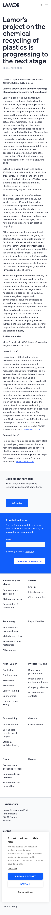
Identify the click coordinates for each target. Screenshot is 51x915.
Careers (32, 718)
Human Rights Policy (10, 703)
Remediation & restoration (10, 606)
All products (9, 649)
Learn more (12, 868)
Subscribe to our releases (11, 775)
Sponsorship (9, 695)
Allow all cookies (25, 876)
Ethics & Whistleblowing (11, 743)
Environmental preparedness (10, 629)
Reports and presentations (35, 672)
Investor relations (37, 663)
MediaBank (9, 680)
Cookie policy (10, 906)
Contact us (8, 670)
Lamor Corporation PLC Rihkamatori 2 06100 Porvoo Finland (15, 815)
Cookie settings (25, 892)
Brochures (8, 685)
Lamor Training (11, 690)
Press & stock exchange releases (38, 680)
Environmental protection (10, 592)
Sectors (32, 580)
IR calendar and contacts (36, 694)
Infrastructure (35, 592)
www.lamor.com (32, 429)
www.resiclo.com (25, 461)
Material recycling (12, 598)
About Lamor (10, 663)
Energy (32, 586)
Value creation (10, 724)
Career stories (35, 724)
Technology (9, 621)
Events (32, 759)
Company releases (38, 687)
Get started (17, 503)
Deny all (25, 884)
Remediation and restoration (12, 643)
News (6, 759)
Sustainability (10, 718)
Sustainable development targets (10, 733)
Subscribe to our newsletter (11, 784)
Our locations (10, 675)
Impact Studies (36, 621)
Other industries (36, 597)
